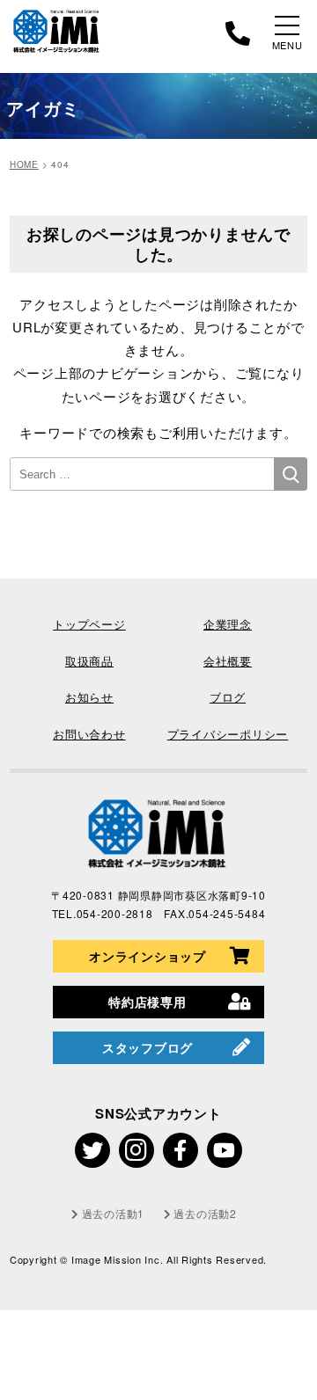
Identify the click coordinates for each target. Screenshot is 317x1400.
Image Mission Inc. (118, 1259)
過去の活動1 (113, 1213)
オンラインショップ (147, 956)
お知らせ (89, 697)
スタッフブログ (147, 1047)
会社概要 (227, 661)
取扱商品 (89, 661)
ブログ (228, 697)
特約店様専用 (147, 1001)
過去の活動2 (205, 1213)
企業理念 (227, 624)
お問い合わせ (89, 734)
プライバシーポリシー (228, 734)
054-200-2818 (115, 913)
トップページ (89, 624)
